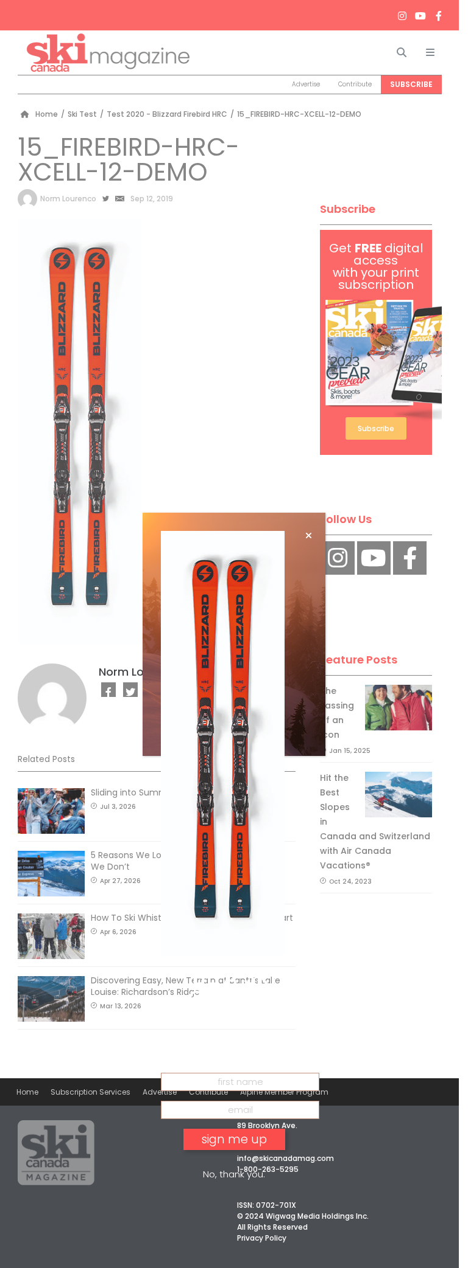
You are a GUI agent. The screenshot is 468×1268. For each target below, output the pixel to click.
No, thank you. (234, 1174)
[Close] (308, 536)
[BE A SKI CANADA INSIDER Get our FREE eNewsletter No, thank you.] (234, 634)
